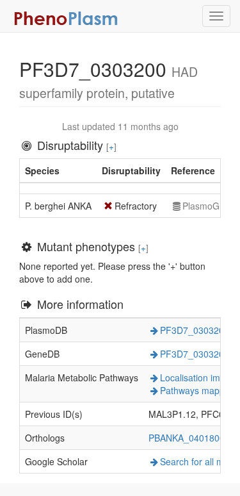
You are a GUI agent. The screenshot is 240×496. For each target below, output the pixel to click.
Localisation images (200, 377)
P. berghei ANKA (58, 205)
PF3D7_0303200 (194, 330)
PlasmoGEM (207, 205)
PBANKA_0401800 (186, 437)
